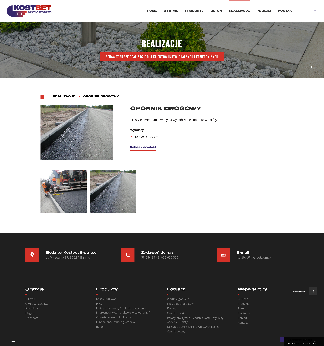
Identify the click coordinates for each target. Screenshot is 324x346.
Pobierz (264, 11)
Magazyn (30, 313)
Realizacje (239, 11)
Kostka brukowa (106, 299)
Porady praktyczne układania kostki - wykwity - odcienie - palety (196, 320)
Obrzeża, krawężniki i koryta (113, 317)
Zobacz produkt (143, 147)
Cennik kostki (175, 313)
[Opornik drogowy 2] (113, 191)
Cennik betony (176, 331)
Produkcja (31, 308)
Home (152, 11)
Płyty (99, 303)
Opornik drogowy (101, 96)
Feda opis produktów (180, 303)
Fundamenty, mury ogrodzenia (115, 322)
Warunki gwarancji (178, 299)
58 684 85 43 (150, 257)
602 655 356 (169, 257)
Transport (31, 318)
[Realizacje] (42, 97)
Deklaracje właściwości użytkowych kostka (193, 326)
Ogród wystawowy (36, 303)
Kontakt (286, 11)
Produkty (194, 11)
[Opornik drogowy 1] (63, 191)
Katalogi (172, 308)
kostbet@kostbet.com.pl (254, 257)
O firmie (171, 11)
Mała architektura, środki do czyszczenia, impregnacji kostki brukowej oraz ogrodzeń (123, 310)
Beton (216, 11)
